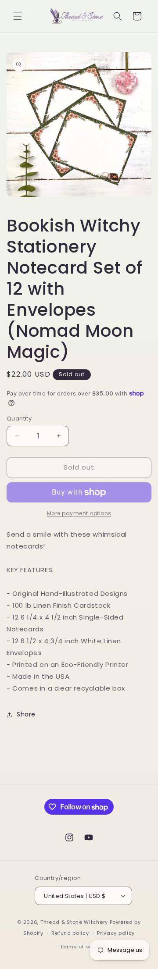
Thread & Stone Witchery (74, 922)
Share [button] (26, 714)
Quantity (19, 418)
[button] (17, 16)
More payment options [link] (79, 513)
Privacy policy (116, 933)
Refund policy (70, 933)
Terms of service (83, 946)
